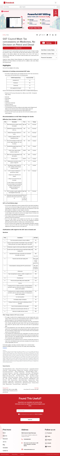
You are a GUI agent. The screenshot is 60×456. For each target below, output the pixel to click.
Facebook (49, 433)
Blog (4, 444)
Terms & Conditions (5, 454)
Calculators (5, 447)
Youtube (49, 446)
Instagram (49, 439)
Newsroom (5, 438)
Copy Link (42, 34)
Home (4, 432)
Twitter (48, 436)
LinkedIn (49, 443)
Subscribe (30, 419)
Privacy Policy (14, 454)
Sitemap (22, 454)
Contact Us (5, 450)
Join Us (4, 441)
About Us (5, 435)
